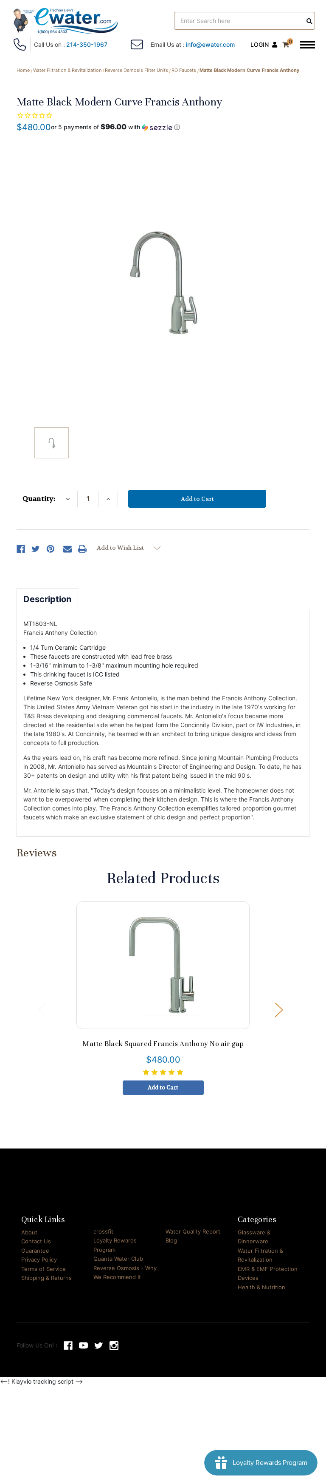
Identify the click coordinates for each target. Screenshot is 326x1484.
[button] (115, 127)
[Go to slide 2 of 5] (278, 1009)
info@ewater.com (210, 44)
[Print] (82, 549)
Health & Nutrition (261, 1287)
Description (47, 599)
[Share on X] (35, 549)
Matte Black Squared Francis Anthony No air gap (163, 1043)
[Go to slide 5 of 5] (42, 1009)
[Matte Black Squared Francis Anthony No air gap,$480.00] (163, 965)
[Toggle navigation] (307, 45)
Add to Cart (163, 1087)
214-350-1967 (86, 44)
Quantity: (38, 498)
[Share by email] (67, 549)
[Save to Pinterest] (50, 549)
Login (259, 44)
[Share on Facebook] (21, 549)
